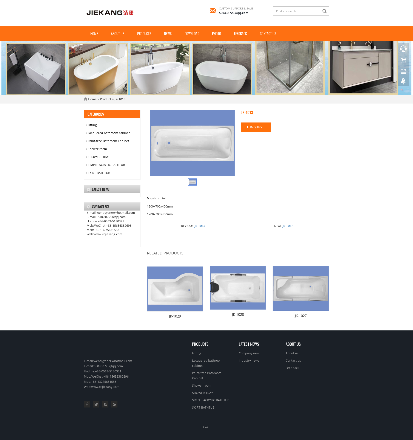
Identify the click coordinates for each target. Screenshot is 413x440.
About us (117, 33)
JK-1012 (287, 226)
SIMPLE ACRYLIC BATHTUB (106, 165)
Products (144, 33)
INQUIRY (255, 127)
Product (105, 99)
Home (94, 33)
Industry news (249, 360)
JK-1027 (301, 315)
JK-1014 (199, 226)
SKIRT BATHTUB (99, 173)
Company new (249, 353)
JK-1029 (175, 316)
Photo (216, 33)
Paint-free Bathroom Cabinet (108, 141)
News (168, 33)
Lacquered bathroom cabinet (109, 133)
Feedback (240, 33)
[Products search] (325, 11)
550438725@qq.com (233, 13)
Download (192, 33)
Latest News (249, 344)
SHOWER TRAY (98, 157)
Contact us (268, 33)
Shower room (97, 149)
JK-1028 (238, 314)
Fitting (92, 125)
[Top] (403, 82)
